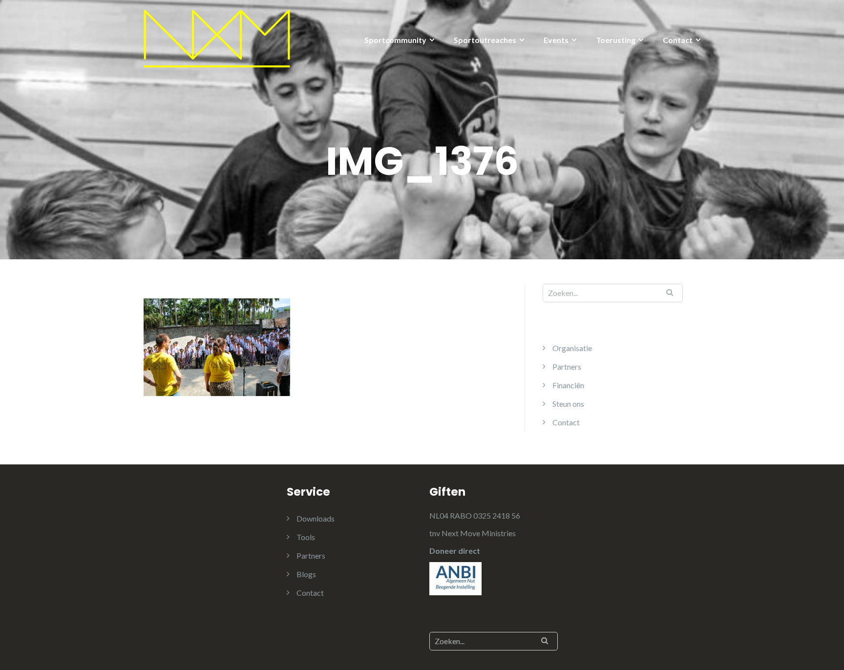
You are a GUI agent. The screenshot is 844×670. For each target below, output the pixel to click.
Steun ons (568, 403)
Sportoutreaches (485, 39)
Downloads (315, 518)
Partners (566, 366)
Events (556, 39)
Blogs (306, 574)
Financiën (568, 385)
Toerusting (615, 39)
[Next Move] (217, 37)
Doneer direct (454, 550)
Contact (678, 39)
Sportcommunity (395, 39)
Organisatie (572, 348)
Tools (305, 537)
